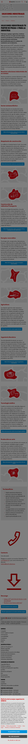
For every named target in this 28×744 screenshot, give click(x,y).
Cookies (19, 726)
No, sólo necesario (14, 736)
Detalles (3, 726)
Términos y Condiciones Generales (12, 727)
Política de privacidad (11, 726)
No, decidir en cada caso (14, 740)
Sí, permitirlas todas (14, 731)
